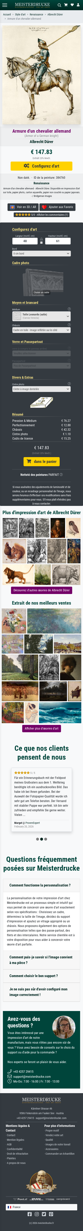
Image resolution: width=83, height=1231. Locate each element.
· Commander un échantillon (59, 1153)
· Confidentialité (14, 1149)
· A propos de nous (15, 1163)
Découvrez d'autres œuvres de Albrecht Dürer (42, 590)
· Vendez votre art (53, 1135)
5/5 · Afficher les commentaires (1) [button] (49, 214)
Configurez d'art (44, 166)
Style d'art (20, 14)
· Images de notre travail (57, 1144)
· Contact (10, 1135)
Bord (14, 248)
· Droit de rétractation (17, 1153)
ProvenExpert (66, 823)
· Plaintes (11, 1158)
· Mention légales (15, 1140)
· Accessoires (51, 1149)
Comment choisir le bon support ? (33, 976)
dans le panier (44, 461)
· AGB (9, 1144)
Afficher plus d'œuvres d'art (41, 728)
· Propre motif (51, 1130)
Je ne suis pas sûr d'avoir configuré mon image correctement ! (38, 992)
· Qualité (48, 1140)
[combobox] (41, 253)
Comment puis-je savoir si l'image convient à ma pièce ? (40, 960)
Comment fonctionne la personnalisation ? (40, 885)
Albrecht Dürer (55, 14)
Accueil (7, 14)
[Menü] (4, 5)
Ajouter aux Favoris (60, 207)
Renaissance (36, 14)
